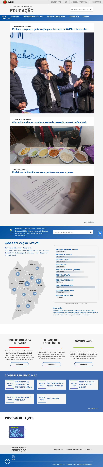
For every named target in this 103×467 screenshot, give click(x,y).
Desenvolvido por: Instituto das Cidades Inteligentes (72, 464)
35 (28, 306)
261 (34, 293)
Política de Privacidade (74, 449)
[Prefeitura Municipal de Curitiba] (13, 457)
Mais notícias (89, 222)
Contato (86, 16)
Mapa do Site (58, 449)
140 (37, 268)
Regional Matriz (63, 259)
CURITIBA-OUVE (58, 2)
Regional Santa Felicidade (67, 249)
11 (24, 294)
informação (81, 2)
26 (18, 274)
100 (32, 278)
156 (68, 2)
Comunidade (74, 16)
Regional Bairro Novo (65, 290)
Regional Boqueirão (64, 285)
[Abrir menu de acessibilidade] (7, 461)
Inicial (4, 16)
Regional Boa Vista (64, 254)
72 (27, 283)
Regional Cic (61, 265)
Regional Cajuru (63, 275)
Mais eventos (93, 408)
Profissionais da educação (33, 16)
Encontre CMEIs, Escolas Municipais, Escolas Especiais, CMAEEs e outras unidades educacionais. (31, 232)
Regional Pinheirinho (64, 280)
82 (38, 281)
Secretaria (14, 16)
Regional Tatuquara (64, 295)
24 (14, 289)
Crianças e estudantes (56, 16)
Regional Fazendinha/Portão (68, 270)
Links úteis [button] (6, 19)
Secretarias (96, 2)
